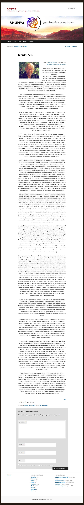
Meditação (33, 484)
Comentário (22, 422)
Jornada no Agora (59, 486)
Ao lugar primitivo (60, 480)
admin (25, 46)
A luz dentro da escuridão (61, 477)
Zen (15, 41)
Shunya (11, 8)
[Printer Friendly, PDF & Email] (27, 402)
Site (20, 460)
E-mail (21, 452)
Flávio (32, 480)
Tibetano (33, 489)
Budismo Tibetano (22, 41)
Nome (21, 444)
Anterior (67, 46)
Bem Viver (31, 41)
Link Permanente (43, 405)
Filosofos (33, 479)
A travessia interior (60, 482)
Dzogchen (33, 477)
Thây (32, 487)
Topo (64, 399)
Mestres (26, 405)
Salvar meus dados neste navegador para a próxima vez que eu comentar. (36, 465)
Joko (32, 482)
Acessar (9, 475)
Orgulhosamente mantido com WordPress (42, 499)
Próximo (74, 46)
